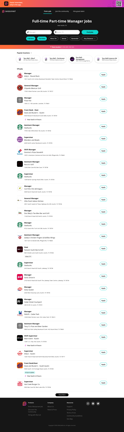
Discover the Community (32, 411)
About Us (50, 407)
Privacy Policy (71, 410)
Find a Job (47, 11)
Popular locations (23, 53)
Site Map (70, 419)
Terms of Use (71, 413)
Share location (56, 47)
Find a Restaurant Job (35, 407)
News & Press (52, 410)
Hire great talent (78, 11)
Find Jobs (90, 32)
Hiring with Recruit (34, 415)
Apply (103, 75)
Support (69, 407)
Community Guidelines (74, 416)
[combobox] (39, 32)
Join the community (62, 11)
